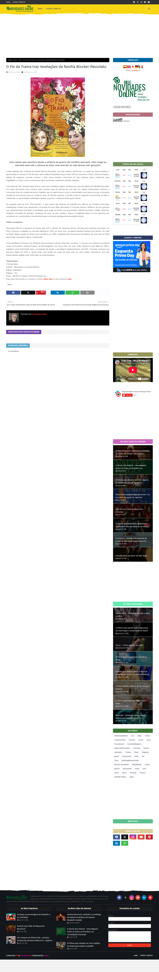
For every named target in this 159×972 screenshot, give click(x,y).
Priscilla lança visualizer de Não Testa (131, 556)
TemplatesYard (25, 955)
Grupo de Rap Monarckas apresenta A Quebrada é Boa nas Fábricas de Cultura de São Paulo (132, 525)
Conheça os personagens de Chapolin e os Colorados (33, 915)
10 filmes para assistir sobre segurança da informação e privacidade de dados (132, 629)
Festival (128, 752)
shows (116, 773)
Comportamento (119, 740)
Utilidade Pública (120, 777)
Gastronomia (126, 756)
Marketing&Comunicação (130, 760)
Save (43, 292)
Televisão (133, 773)
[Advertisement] (79, 34)
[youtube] (149, 2)
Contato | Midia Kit (146, 955)
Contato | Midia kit (19, 2)
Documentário (119, 744)
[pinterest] (145, 2)
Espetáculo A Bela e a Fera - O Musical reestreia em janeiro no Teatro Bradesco (132, 673)
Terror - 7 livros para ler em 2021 (129, 645)
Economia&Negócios (134, 744)
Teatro (124, 773)
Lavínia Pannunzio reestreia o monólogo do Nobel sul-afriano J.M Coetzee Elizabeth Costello (133, 452)
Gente (136, 756)
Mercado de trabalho (121, 764)
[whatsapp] (124, 843)
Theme (46, 955)
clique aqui (47, 279)
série (144, 769)
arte (132, 736)
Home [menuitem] (40, 9)
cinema (147, 736)
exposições (118, 752)
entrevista (136, 748)
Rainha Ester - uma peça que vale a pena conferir (133, 614)
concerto (132, 740)
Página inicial (12, 60)
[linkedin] (116, 843)
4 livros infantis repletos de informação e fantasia (133, 687)
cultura (140, 740)
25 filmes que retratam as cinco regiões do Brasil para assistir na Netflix (132, 481)
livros (20, 60)
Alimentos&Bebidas (121, 736)
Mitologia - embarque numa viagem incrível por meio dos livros (131, 716)
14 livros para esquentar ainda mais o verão (131, 702)
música (147, 764)
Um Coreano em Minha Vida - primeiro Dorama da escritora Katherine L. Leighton (34, 939)
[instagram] (141, 2)
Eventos (146, 748)
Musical (117, 769)
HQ (143, 756)
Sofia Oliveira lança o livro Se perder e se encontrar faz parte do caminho (133, 496)
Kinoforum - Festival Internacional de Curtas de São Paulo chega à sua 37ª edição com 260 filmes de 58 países (131, 539)
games (116, 756)
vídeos (131, 777)
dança (149, 740)
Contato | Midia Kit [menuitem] (53, 9)
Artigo (139, 736)
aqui (70, 279)
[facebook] (134, 2)
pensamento (127, 769)
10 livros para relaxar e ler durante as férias (131, 658)
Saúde (137, 769)
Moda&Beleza (137, 764)
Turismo (142, 773)
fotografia (145, 752)
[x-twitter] (138, 2)
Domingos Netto (14, 72)
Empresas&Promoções (122, 748)
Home (8, 2)
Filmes (136, 752)
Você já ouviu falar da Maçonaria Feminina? (129, 510)
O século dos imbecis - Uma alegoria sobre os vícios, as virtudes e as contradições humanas (131, 467)
